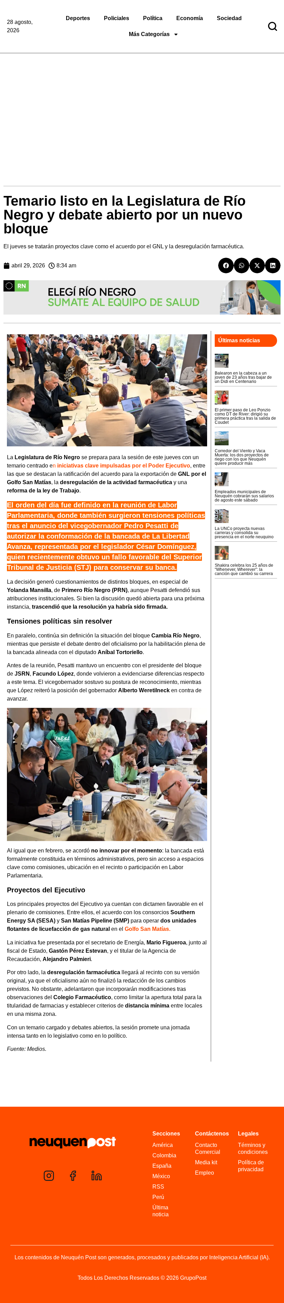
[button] (226, 265)
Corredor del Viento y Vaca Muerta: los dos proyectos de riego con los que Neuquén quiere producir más (242, 457)
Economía (189, 18)
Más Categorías (149, 34)
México (161, 1176)
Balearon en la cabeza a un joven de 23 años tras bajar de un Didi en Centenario (243, 377)
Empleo (204, 1173)
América (162, 1145)
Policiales (116, 18)
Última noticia (160, 1211)
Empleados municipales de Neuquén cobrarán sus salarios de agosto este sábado (244, 496)
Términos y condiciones (253, 1148)
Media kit (206, 1162)
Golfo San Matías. (147, 929)
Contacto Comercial (207, 1148)
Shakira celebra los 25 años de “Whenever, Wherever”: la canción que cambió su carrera (244, 569)
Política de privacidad (251, 1165)
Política (152, 18)
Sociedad (229, 18)
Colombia (164, 1155)
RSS (158, 1187)
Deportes (78, 18)
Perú (158, 1197)
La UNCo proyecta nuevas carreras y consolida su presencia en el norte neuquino (244, 532)
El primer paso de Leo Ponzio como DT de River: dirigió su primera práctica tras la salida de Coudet (245, 416)
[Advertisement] (142, 105)
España (161, 1166)
